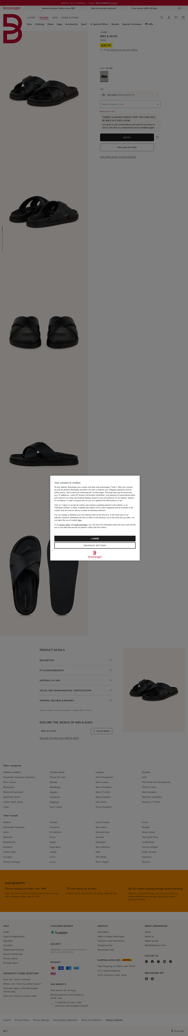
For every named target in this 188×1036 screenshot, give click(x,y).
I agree (95, 538)
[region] (95, 518)
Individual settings (95, 545)
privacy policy (64, 525)
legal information (81, 525)
